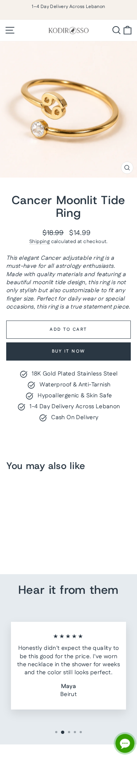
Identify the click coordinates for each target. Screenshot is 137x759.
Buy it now (68, 351)
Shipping (39, 241)
